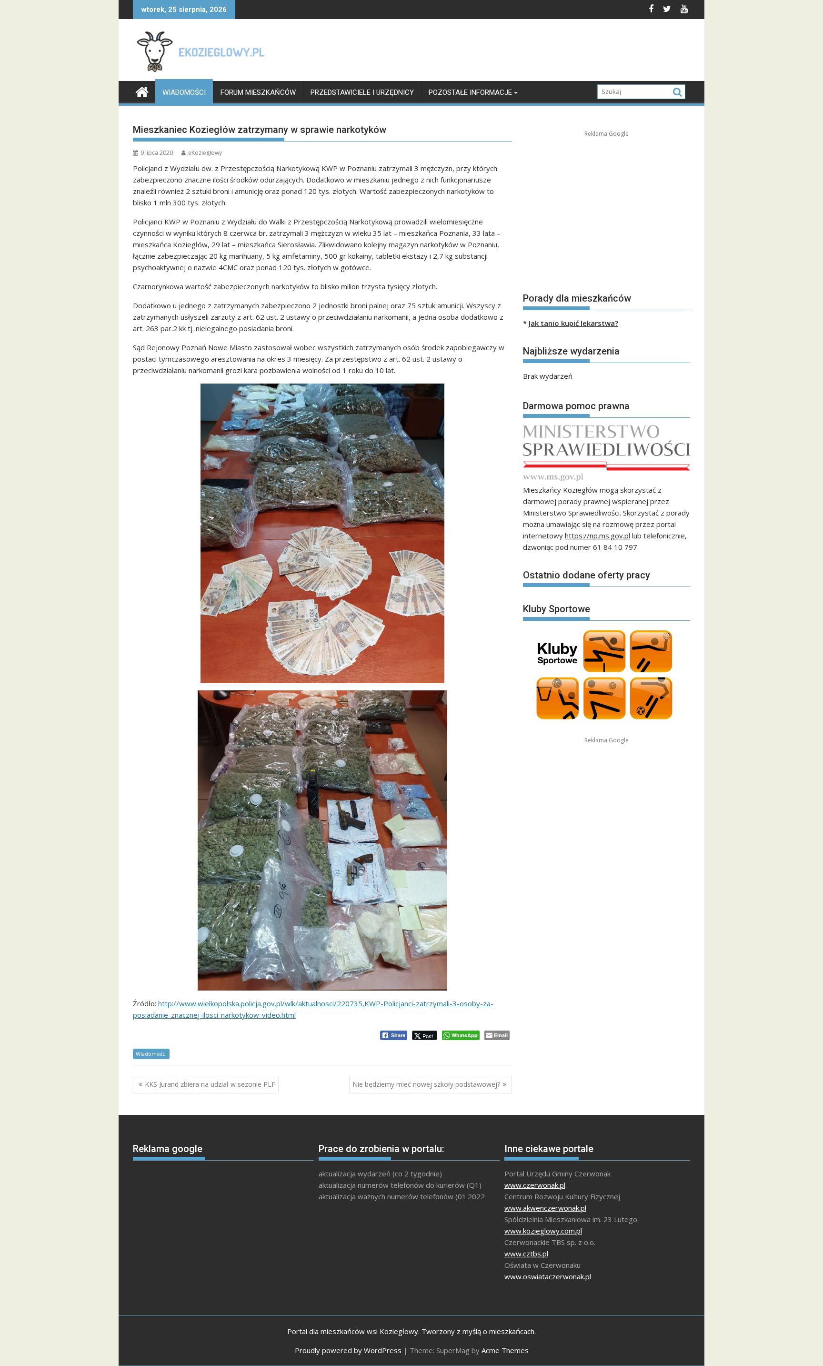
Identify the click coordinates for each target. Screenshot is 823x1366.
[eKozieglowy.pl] (142, 91)
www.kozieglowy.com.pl (543, 1230)
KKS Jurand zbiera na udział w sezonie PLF (210, 1084)
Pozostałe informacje (470, 92)
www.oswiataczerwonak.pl (547, 1276)
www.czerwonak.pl (534, 1185)
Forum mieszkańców (258, 92)
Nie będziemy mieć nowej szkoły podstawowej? (426, 1084)
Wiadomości (184, 92)
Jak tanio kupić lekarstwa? (573, 323)
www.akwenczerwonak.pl (545, 1208)
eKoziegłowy (205, 153)
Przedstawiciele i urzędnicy (362, 92)
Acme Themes (505, 1350)
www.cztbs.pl (526, 1253)
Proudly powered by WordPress (348, 1350)
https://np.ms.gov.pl (597, 535)
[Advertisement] (516, 52)
